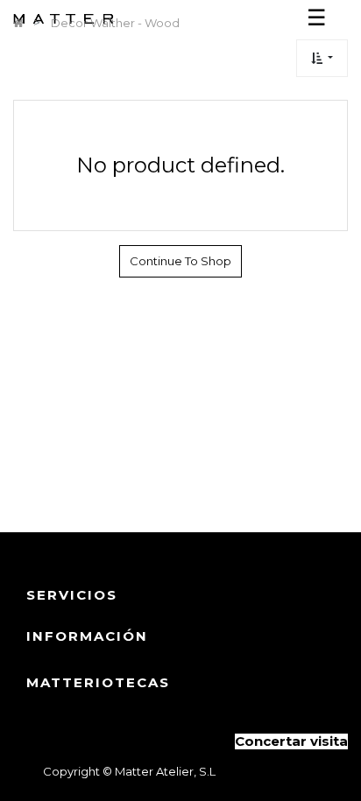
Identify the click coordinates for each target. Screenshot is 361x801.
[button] (322, 58)
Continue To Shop (180, 261)
